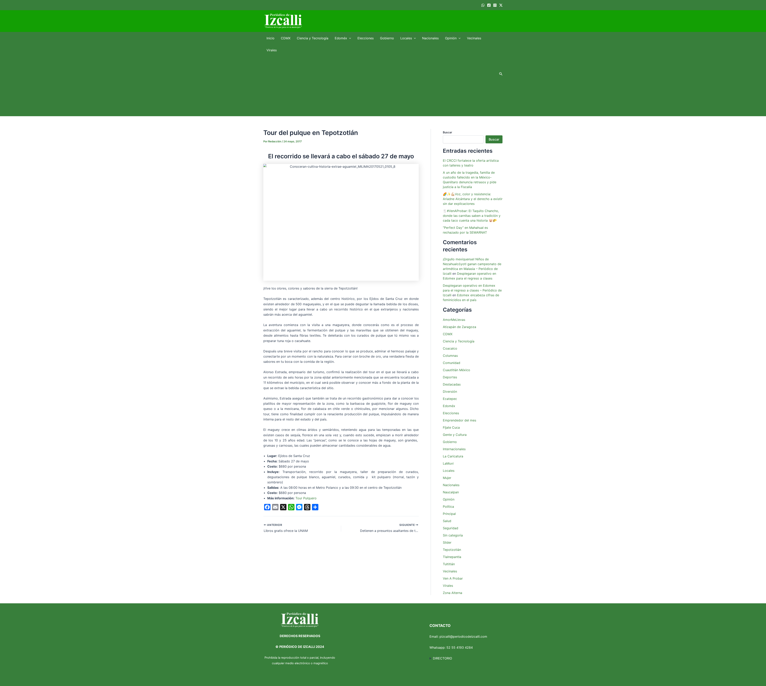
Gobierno (387, 38)
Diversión (450, 392)
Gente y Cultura (455, 435)
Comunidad (451, 363)
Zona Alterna (452, 593)
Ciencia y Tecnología (312, 38)
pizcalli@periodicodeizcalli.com (463, 636)
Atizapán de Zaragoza (459, 327)
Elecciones (365, 38)
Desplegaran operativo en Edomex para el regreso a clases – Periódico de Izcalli (472, 290)
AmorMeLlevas (454, 320)
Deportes (450, 377)
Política (448, 507)
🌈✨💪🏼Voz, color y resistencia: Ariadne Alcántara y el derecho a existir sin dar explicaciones (472, 199)
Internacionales (454, 449)
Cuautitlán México (456, 370)
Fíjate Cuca (451, 427)
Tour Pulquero (306, 498)
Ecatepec (450, 399)
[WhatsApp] (483, 5)
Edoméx (341, 38)
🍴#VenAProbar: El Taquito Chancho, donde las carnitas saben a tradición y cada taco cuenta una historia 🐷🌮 (471, 215)
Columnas (450, 356)
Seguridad (450, 528)
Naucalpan (451, 492)
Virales (272, 50)
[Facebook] (489, 5)
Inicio (270, 38)
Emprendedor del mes (459, 420)
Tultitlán (449, 564)
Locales (406, 38)
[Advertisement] (379, 86)
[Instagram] (495, 5)
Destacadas (452, 384)
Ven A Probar (453, 578)
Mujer (447, 478)
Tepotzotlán (452, 550)
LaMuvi (448, 463)
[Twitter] (501, 5)
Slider (447, 542)
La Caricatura (453, 456)
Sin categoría (453, 535)
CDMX (285, 38)
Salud (447, 521)
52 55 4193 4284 (459, 647)
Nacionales (430, 38)
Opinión (451, 38)
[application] (349, 38)
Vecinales (474, 38)
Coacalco (450, 348)
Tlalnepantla (452, 557)
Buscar (447, 132)
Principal (449, 514)
